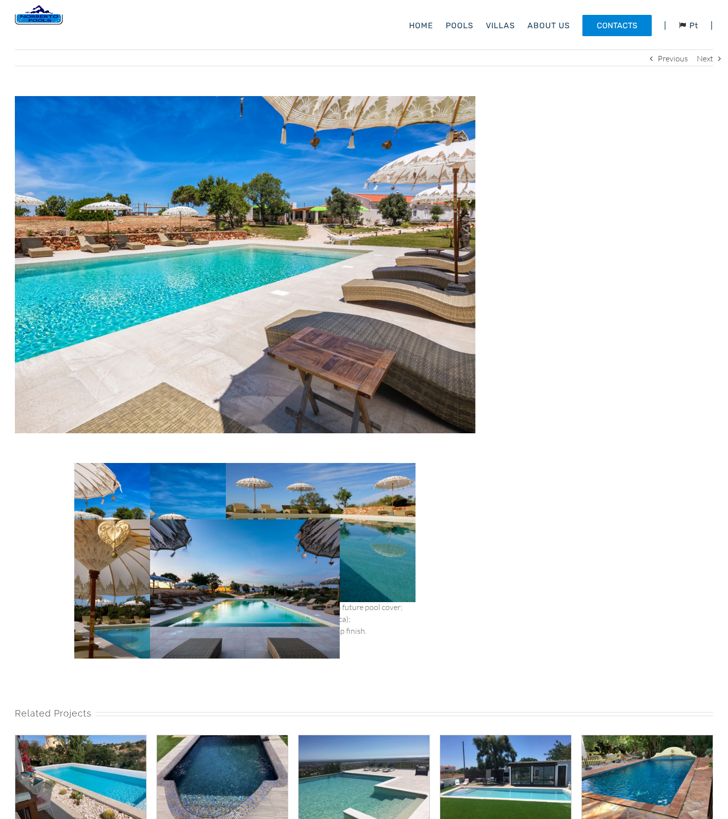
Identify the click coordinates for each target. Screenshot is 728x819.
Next (705, 58)
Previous (673, 58)
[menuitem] (427, 25)
